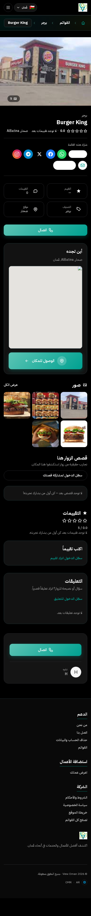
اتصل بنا (82, 732)
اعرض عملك (78, 772)
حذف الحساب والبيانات (71, 740)
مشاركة (75, 154)
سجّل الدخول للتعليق (68, 598)
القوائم (82, 747)
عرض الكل (11, 385)
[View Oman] (82, 7)
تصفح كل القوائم (76, 820)
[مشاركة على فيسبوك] (50, 154)
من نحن (82, 725)
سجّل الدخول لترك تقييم (66, 558)
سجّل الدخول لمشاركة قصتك (62, 475)
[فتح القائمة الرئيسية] (8, 7)
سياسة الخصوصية (75, 805)
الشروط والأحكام (76, 797)
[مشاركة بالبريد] (82, 165)
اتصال (42, 230)
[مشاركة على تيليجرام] (28, 154)
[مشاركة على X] (39, 154)
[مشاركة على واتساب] (61, 154)
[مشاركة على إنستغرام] (17, 154)
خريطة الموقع (78, 812)
